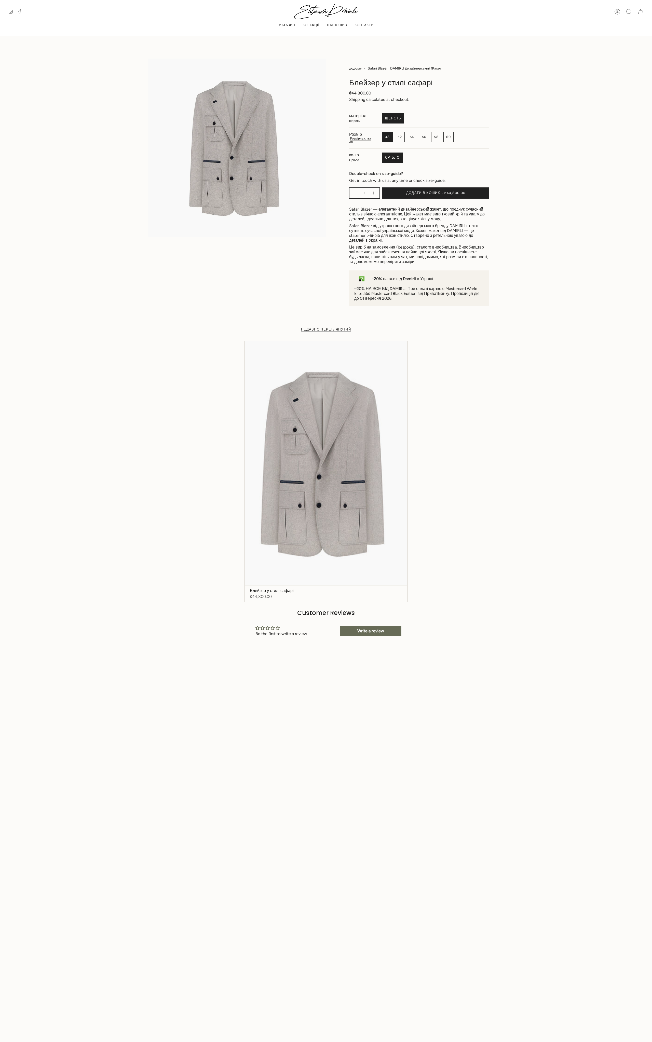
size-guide (435, 180)
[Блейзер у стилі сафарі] (326, 463)
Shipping (357, 99)
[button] (287, 25)
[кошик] (641, 11)
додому (355, 68)
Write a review (370, 630)
